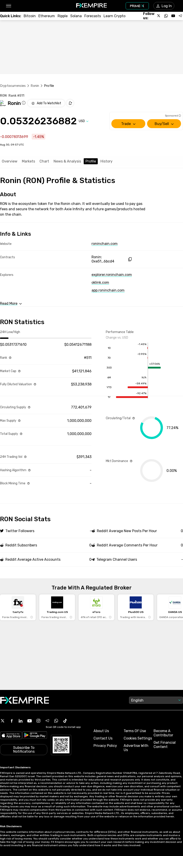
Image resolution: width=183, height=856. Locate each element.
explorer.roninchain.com (112, 275)
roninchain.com (105, 244)
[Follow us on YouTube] (173, 16)
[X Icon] (2, 720)
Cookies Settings (138, 738)
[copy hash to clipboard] (130, 259)
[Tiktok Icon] (65, 720)
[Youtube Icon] (29, 720)
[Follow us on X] (159, 16)
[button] (8, 6)
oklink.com (100, 282)
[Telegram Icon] (47, 720)
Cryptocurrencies (13, 86)
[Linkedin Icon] (20, 720)
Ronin (35, 86)
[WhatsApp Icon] (56, 720)
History (106, 161)
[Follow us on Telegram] (180, 16)
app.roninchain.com (108, 290)
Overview (9, 161)
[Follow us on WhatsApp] (166, 16)
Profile (90, 161)
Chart (44, 161)
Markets (28, 161)
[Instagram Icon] (38, 720)
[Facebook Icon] (11, 720)
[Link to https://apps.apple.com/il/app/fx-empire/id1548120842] (11, 735)
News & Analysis (67, 161)
